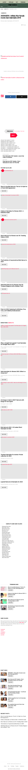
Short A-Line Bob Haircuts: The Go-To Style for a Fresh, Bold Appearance (14, 187)
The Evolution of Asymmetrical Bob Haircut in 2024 (14, 260)
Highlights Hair (5, 544)
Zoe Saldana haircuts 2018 (8, 149)
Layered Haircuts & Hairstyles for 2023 (12, 482)
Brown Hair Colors (6, 533)
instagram (3, 632)
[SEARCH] (26, 5)
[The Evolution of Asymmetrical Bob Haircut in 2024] (14, 251)
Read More (4, 215)
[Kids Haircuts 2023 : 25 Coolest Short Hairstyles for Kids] (14, 416)
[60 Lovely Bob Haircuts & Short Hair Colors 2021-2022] (4, 705)
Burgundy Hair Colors (6, 536)
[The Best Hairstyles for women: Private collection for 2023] (14, 444)
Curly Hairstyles (5, 538)
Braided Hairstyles (6, 532)
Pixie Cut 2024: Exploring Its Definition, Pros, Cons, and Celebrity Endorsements (13, 309)
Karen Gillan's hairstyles (8, 142)
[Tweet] (21, 96)
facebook (3, 629)
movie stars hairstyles (7, 144)
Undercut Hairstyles (6, 556)
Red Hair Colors (5, 552)
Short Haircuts (5, 555)
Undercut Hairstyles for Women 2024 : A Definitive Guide (12, 211)
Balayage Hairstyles (6, 526)
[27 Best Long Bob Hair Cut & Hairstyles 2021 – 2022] (4, 699)
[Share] (10, 96)
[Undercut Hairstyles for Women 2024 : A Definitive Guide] (14, 202)
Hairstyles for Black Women (8, 542)
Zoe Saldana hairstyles (7, 151)
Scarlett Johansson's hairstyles (10, 148)
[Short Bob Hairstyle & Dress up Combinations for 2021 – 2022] (4, 686)
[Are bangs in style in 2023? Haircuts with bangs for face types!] (14, 389)
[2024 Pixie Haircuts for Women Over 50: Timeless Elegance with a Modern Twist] (14, 275)
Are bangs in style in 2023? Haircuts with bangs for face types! (12, 400)
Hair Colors (12, 5)
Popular (11, 2)
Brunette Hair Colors (6, 534)
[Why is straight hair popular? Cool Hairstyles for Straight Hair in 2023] (14, 332)
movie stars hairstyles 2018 (9, 145)
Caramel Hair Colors (6, 537)
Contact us (22, 766)
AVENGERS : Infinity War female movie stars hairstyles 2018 (16, 673)
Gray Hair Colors (5, 539)
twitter (2, 630)
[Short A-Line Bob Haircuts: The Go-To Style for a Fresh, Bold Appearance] (14, 177)
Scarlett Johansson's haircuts (10, 147)
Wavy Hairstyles (5, 557)
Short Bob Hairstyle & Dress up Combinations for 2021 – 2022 (15, 686)
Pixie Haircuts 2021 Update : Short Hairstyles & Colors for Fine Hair (16, 680)
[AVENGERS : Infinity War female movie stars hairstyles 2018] (4, 674)
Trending (23, 2)
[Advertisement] (14, 41)
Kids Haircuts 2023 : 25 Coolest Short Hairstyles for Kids (11, 428)
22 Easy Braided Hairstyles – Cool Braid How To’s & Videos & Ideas (17, 692)
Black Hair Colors (5, 527)
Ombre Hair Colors (6, 549)
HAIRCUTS (11, 322)
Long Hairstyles (5, 545)
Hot (17, 2)
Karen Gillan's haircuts (7, 141)
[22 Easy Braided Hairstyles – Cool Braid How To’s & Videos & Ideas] (4, 693)
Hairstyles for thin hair (7, 543)
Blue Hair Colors (5, 530)
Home (5, 766)
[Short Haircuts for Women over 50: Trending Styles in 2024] (14, 226)
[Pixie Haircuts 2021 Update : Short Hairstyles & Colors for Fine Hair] (4, 680)
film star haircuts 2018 (7, 140)
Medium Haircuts (6, 546)
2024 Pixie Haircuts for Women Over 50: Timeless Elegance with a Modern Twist (12, 285)
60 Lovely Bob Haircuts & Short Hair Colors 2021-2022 (16, 705)
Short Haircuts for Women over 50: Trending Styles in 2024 (13, 236)
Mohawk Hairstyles (6, 547)
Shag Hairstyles (5, 553)
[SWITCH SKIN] (23, 5)
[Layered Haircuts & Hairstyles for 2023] (14, 471)
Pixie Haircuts (5, 550)
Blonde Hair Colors (6, 528)
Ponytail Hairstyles (6, 551)
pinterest (3, 633)
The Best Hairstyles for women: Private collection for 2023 (12, 455)
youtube (2, 634)
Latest (4, 2)
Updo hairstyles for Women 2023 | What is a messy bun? (13, 372)
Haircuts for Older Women (7, 540)
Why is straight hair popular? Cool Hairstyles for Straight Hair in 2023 (13, 343)
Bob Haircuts (5, 531)
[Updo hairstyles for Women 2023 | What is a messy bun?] (14, 360)
